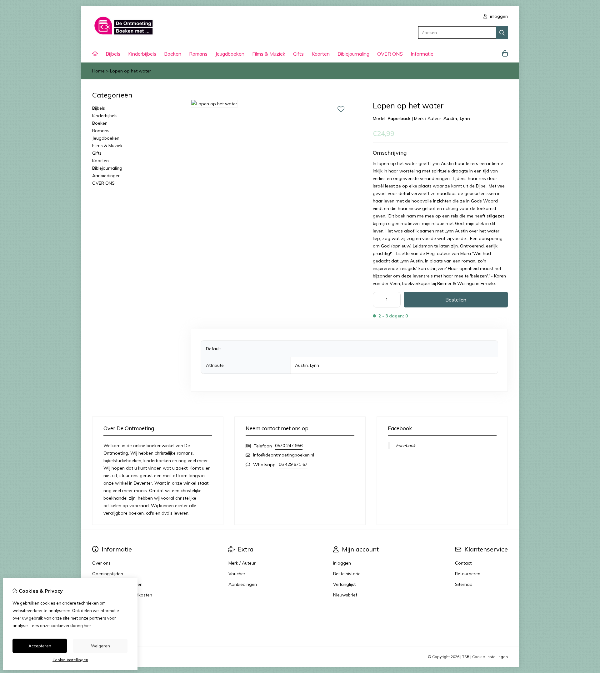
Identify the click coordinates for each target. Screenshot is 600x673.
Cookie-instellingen (490, 656)
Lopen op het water (130, 71)
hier (87, 625)
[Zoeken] (502, 32)
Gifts (298, 54)
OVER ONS (390, 54)
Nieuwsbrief (345, 595)
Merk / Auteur (242, 563)
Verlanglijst (344, 584)
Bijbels (113, 54)
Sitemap (463, 584)
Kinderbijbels (142, 54)
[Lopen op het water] (214, 104)
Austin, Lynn (456, 118)
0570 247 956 (288, 445)
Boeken (172, 54)
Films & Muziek (268, 54)
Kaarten (321, 54)
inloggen (498, 16)
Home (98, 71)
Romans (198, 54)
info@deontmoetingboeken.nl (283, 455)
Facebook (405, 445)
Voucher (236, 573)
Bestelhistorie (347, 573)
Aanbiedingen (106, 175)
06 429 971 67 (293, 464)
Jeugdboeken (229, 54)
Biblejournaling (353, 54)
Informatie (422, 54)
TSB (465, 656)
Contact (463, 563)
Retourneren (467, 573)
